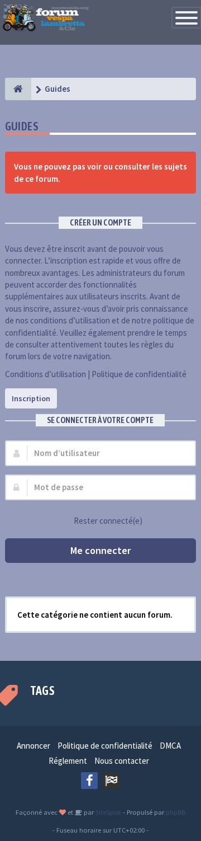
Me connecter (100, 550)
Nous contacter (121, 760)
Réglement (68, 760)
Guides (22, 126)
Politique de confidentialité (139, 374)
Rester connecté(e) (108, 520)
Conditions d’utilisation (45, 374)
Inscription (31, 398)
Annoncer (33, 745)
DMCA (170, 745)
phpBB (175, 811)
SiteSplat (107, 811)
